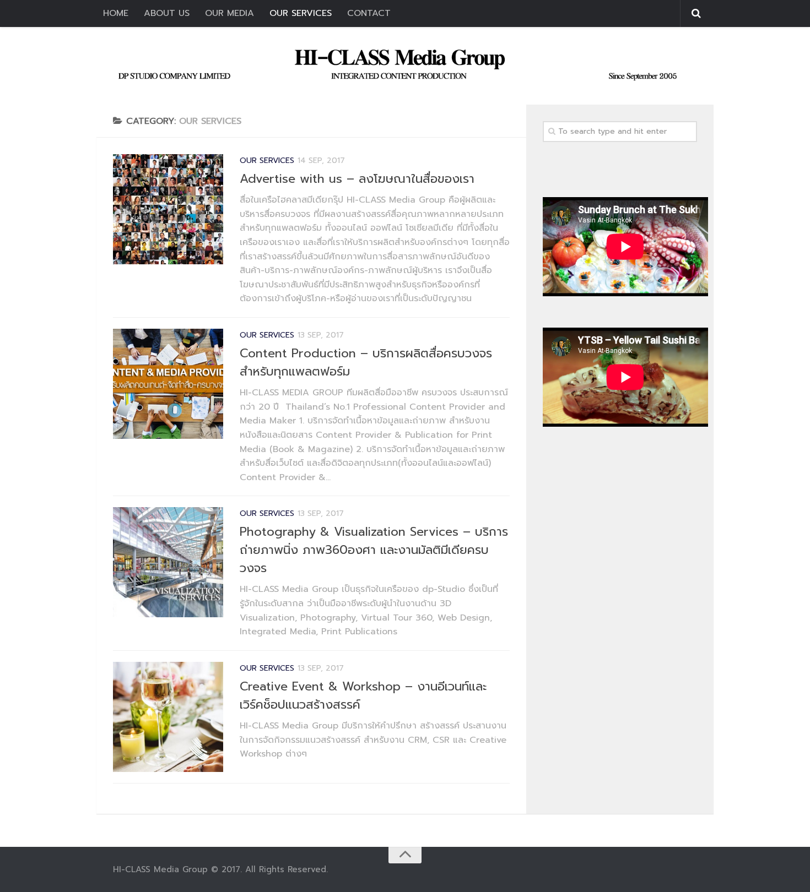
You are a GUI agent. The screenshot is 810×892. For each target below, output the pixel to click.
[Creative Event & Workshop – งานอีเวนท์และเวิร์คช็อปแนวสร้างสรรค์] (168, 717)
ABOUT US (167, 13)
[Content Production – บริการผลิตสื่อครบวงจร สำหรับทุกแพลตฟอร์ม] (168, 384)
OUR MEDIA (229, 13)
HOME (115, 13)
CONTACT (369, 13)
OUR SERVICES (300, 13)
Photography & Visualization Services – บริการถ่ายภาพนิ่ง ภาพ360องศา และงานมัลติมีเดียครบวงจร (374, 550)
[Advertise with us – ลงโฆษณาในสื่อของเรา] (168, 209)
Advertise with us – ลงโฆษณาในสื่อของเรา (357, 179)
